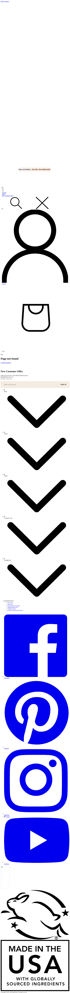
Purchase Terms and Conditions (14, 605)
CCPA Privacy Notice (12, 608)
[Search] (35, 203)
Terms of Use (10, 604)
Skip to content (5, 1)
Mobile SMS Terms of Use (13, 607)
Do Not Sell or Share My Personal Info (15, 610)
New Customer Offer (7, 196)
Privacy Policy (10, 602)
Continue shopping (6, 362)
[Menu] (3, 189)
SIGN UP (63, 384)
